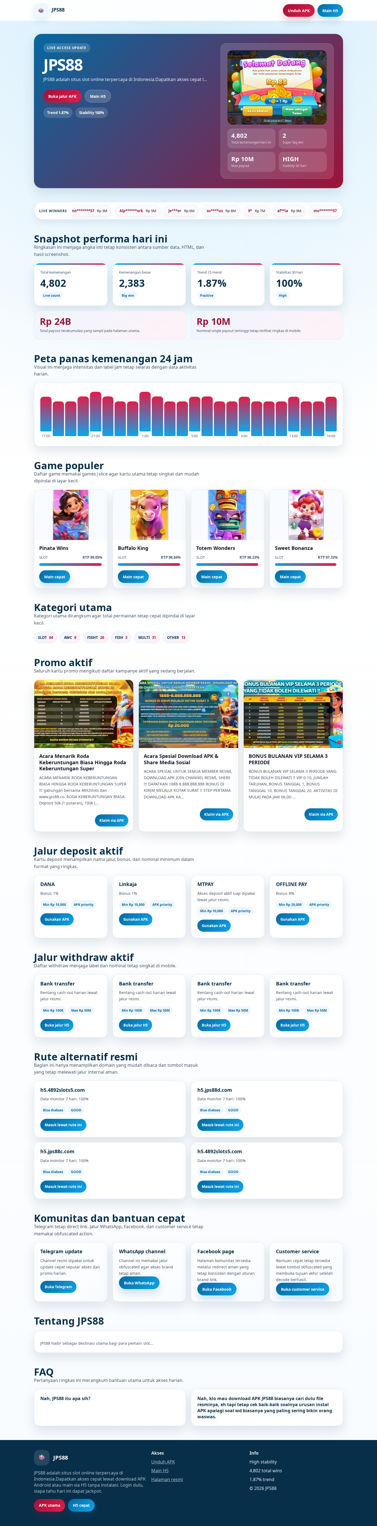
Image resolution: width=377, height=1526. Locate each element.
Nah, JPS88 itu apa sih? (65, 1398)
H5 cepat (81, 1505)
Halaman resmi (167, 1479)
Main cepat (54, 576)
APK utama (49, 1505)
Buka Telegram (58, 1286)
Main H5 (330, 10)
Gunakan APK (57, 919)
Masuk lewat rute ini (63, 1124)
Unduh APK (299, 10)
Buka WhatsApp (139, 1282)
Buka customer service (302, 1289)
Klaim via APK (111, 820)
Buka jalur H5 (57, 1025)
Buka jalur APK (62, 96)
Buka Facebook (217, 1289)
